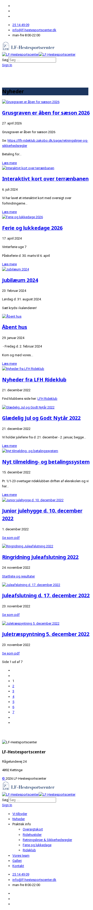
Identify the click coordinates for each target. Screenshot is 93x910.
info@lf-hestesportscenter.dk (34, 30)
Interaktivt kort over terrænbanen (45, 178)
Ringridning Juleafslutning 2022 (40, 557)
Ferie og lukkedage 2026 (32, 227)
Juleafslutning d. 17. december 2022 (46, 595)
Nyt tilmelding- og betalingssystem (46, 461)
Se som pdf (11, 538)
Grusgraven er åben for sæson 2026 (46, 112)
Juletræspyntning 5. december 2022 (45, 634)
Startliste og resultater (18, 576)
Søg (5, 60)
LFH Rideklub (47, 399)
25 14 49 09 (20, 25)
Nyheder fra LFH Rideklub (34, 379)
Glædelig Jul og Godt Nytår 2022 (41, 417)
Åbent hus (14, 327)
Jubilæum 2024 (20, 280)
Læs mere (9, 163)
